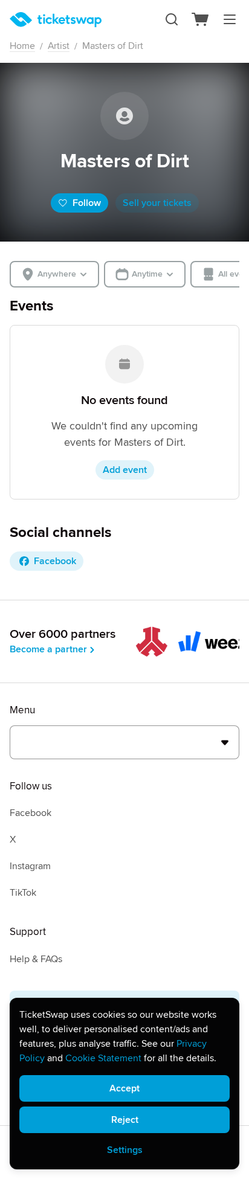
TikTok (23, 893)
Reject (124, 1120)
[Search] (171, 19)
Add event (125, 470)
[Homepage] (56, 19)
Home (22, 46)
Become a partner (48, 649)
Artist (59, 46)
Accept (124, 1088)
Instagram (30, 866)
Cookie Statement (103, 1058)
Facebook (30, 813)
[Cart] (200, 19)
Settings (125, 1150)
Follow (87, 203)
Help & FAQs (36, 959)
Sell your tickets (157, 203)
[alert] (124, 1083)
